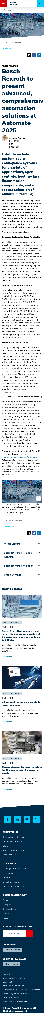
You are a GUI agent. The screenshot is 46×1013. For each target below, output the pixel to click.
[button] (8, 48)
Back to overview (14, 42)
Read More (7, 656)
